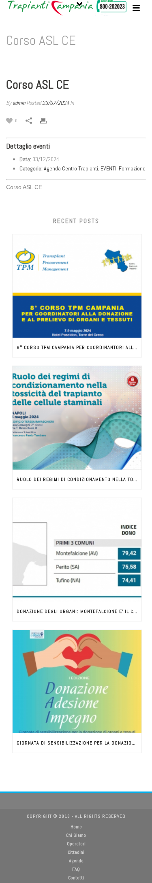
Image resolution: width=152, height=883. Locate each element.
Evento (68, 61)
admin (19, 102)
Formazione (132, 168)
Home (49, 61)
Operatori (76, 843)
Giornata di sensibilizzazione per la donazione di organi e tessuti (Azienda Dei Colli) (79, 743)
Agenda (76, 860)
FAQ (76, 869)
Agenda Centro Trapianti (71, 168)
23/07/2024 (55, 102)
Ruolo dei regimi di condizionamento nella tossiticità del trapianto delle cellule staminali (79, 479)
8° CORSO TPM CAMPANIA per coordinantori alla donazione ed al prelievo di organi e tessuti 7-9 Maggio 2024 (79, 347)
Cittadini (76, 852)
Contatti (76, 877)
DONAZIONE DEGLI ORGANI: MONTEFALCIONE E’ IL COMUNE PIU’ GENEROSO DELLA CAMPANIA (79, 611)
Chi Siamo (76, 835)
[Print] (47, 120)
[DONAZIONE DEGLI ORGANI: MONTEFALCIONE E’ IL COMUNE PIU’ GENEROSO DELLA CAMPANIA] (77, 550)
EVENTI (108, 168)
